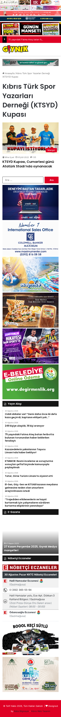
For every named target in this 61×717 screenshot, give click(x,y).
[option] (30, 536)
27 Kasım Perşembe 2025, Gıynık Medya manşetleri (30, 548)
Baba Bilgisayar (21, 711)
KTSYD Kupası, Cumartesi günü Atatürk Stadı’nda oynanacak (28, 164)
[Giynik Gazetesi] (15, 49)
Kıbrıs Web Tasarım (40, 711)
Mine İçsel (9, 157)
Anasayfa (9, 73)
